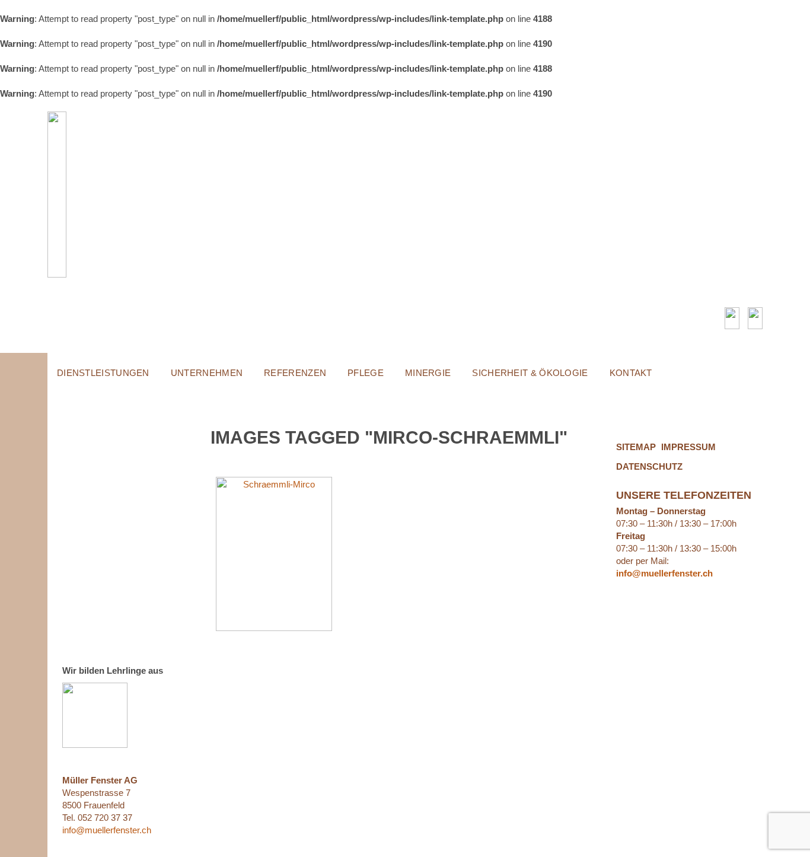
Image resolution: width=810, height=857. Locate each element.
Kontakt (631, 373)
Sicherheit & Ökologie (530, 373)
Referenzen (295, 373)
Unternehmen (207, 373)
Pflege (365, 373)
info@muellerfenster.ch (106, 830)
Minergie (428, 373)
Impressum (688, 447)
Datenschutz (649, 466)
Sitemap (636, 447)
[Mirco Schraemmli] (274, 554)
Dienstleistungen (103, 373)
